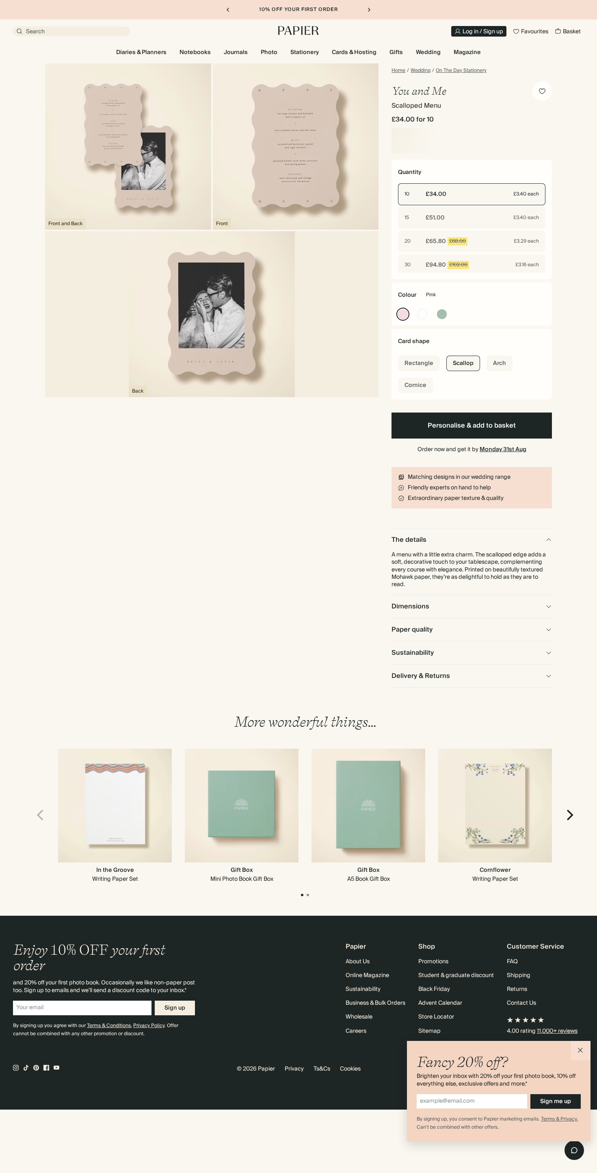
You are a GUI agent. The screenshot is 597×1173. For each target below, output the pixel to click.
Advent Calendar (440, 1003)
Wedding (420, 71)
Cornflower (495, 870)
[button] (581, 1050)
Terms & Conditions (109, 1025)
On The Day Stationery (461, 71)
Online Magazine (367, 975)
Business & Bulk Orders (375, 1003)
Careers (356, 1031)
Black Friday (434, 989)
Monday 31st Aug (503, 449)
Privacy (294, 1069)
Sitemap (429, 1031)
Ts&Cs (322, 1069)
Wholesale (359, 1017)
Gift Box (242, 870)
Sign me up (555, 1101)
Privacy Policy (148, 1025)
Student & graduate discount (456, 975)
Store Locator (436, 1017)
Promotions (433, 961)
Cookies (350, 1069)
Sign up (174, 1008)
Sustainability (363, 989)
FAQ (512, 961)
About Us (358, 961)
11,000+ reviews (557, 1031)
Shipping (518, 975)
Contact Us (521, 1003)
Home (398, 71)
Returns (517, 989)
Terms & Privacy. (559, 1119)
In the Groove (115, 870)
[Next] (569, 815)
